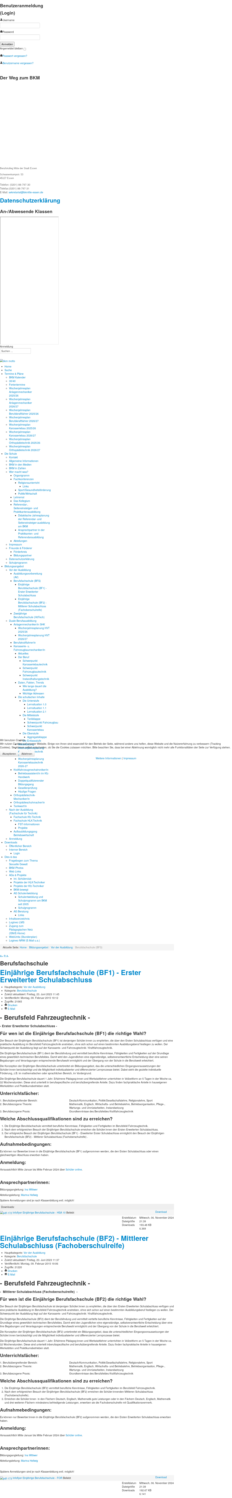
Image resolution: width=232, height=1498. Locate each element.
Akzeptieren (9, 753)
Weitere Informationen (108, 758)
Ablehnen (26, 753)
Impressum (129, 758)
